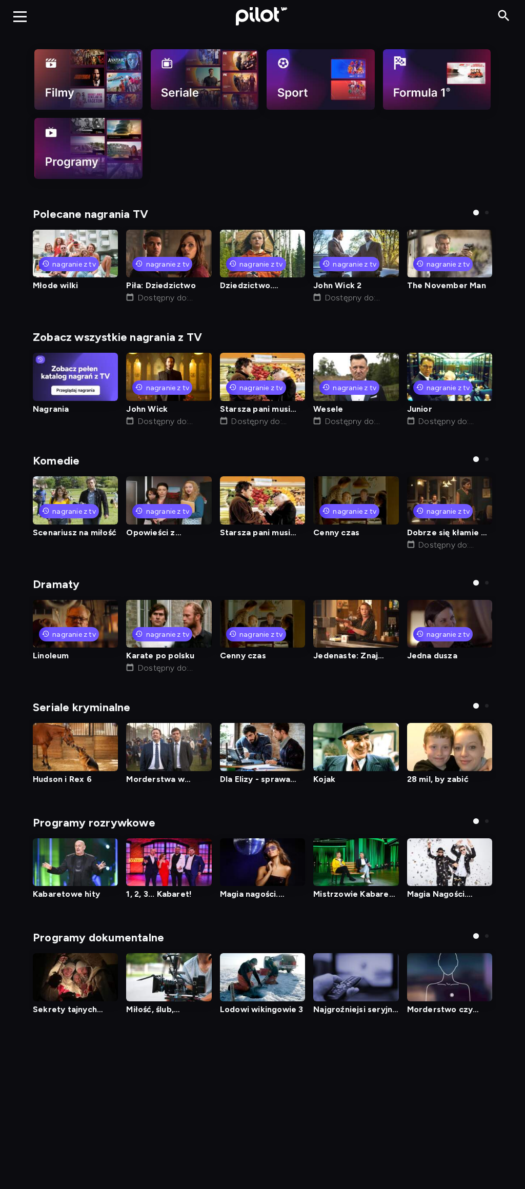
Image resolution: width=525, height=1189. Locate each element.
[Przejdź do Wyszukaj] (504, 16)
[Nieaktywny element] (88, 79)
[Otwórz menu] (20, 16)
